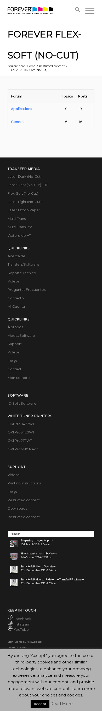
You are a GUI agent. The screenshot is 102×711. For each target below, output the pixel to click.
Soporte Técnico (22, 273)
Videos (13, 281)
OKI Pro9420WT (21, 432)
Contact (14, 369)
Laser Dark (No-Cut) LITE (28, 185)
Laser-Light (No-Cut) (25, 202)
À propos (15, 327)
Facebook (22, 619)
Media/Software (21, 335)
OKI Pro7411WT (20, 440)
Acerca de (16, 256)
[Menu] (87, 10)
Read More (61, 703)
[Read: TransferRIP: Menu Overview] (14, 569)
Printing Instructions (24, 483)
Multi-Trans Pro (20, 227)
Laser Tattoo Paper (24, 210)
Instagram (22, 624)
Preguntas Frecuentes (27, 289)
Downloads (17, 508)
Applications (21, 109)
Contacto (16, 298)
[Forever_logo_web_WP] (42, 10)
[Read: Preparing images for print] (14, 543)
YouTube (21, 629)
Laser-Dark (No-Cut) (25, 176)
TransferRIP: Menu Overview (38, 566)
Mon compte (19, 378)
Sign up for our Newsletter (25, 641)
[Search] (75, 10)
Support (15, 344)
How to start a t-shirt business (39, 553)
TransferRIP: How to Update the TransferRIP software (52, 579)
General (17, 122)
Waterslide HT (19, 235)
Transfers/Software (23, 264)
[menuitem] (75, 10)
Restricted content (24, 500)
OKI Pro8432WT (21, 424)
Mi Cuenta (16, 306)
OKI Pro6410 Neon (23, 449)
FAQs (12, 361)
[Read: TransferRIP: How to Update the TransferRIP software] (14, 582)
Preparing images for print (37, 540)
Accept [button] (40, 704)
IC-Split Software (22, 403)
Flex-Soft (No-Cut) (23, 193)
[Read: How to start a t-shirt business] (14, 556)
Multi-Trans (17, 218)
